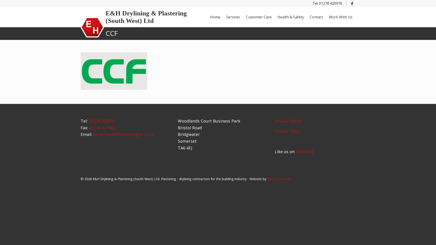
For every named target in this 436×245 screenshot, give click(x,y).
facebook (305, 151)
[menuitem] (215, 17)
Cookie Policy (287, 131)
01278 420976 (102, 121)
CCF (112, 33)
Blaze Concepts (279, 179)
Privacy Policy (288, 121)
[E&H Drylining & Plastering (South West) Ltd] (92, 27)
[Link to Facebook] (352, 3)
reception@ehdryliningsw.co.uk (123, 134)
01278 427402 (102, 127)
